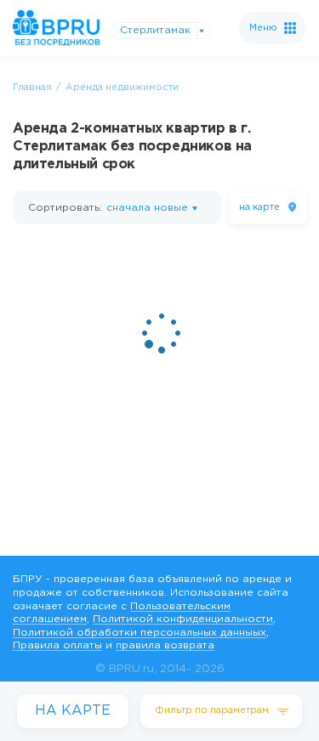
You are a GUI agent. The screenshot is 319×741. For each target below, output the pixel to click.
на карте (259, 207)
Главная (32, 87)
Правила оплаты (57, 645)
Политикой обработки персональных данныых (139, 632)
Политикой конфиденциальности (183, 619)
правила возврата (165, 645)
